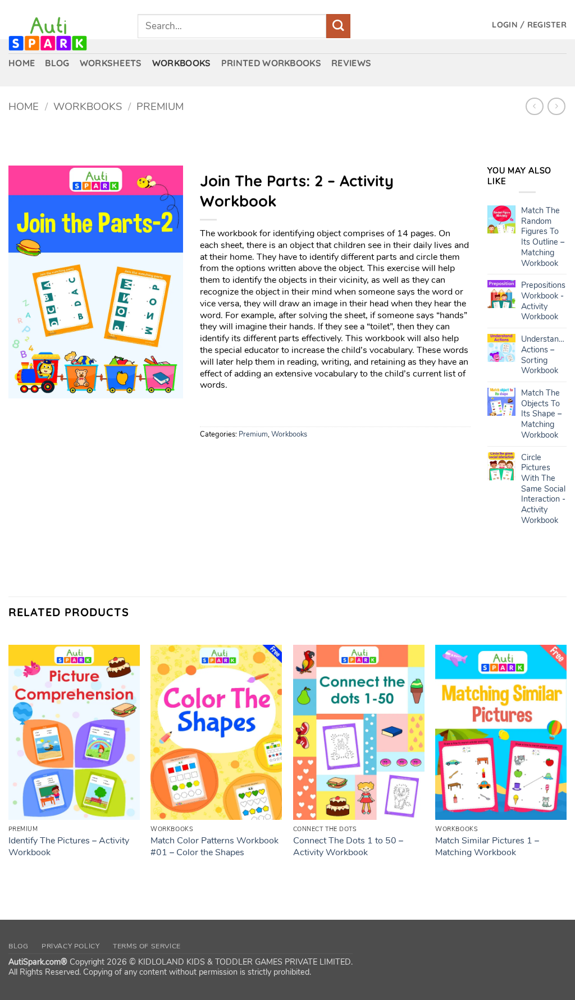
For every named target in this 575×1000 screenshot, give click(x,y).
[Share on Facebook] (210, 458)
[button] (529, 25)
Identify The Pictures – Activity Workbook (68, 847)
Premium (160, 106)
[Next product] (534, 106)
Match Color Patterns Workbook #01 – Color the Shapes (214, 847)
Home (23, 106)
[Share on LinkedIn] (291, 458)
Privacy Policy (71, 946)
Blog (18, 946)
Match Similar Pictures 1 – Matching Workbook (487, 847)
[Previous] (9, 768)
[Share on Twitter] (230, 458)
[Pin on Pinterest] (271, 458)
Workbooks (87, 106)
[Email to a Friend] (250, 458)
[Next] (566, 768)
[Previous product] (556, 106)
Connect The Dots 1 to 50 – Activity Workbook (348, 847)
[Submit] (338, 26)
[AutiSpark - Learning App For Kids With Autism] (64, 33)
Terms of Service (147, 946)
